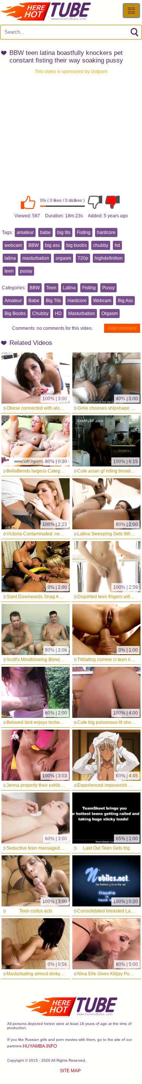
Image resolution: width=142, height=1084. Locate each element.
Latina (69, 287)
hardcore (106, 232)
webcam (13, 245)
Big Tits (53, 300)
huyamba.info (40, 1046)
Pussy (108, 287)
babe (45, 232)
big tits (63, 232)
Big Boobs (15, 313)
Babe (33, 300)
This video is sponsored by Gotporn (71, 71)
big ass (52, 245)
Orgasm (109, 313)
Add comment (122, 328)
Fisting (84, 232)
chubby (100, 245)
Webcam (102, 300)
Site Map (70, 1070)
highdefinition (109, 258)
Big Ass (125, 300)
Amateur (13, 300)
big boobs (76, 245)
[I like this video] (28, 202)
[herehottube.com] (45, 11)
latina (10, 258)
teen (9, 271)
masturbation (35, 258)
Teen (51, 287)
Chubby (40, 313)
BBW (33, 245)
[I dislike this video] (95, 202)
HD (58, 313)
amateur (25, 232)
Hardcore (77, 300)
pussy (26, 271)
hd (117, 245)
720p (83, 258)
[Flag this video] (112, 202)
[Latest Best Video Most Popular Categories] (131, 10)
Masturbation (81, 313)
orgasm (63, 258)
